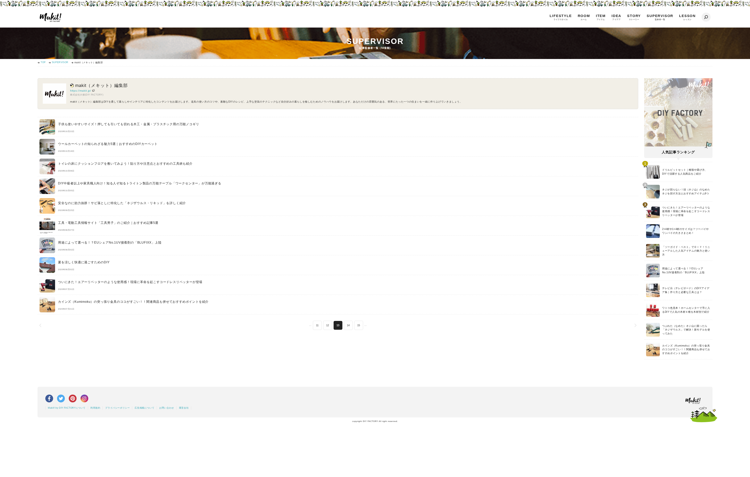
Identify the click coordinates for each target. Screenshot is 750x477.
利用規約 (95, 407)
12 (327, 325)
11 (317, 325)
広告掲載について (144, 407)
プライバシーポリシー (117, 407)
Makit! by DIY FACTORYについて (67, 407)
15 (358, 325)
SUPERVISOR (60, 62)
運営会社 (184, 407)
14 (348, 325)
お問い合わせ (166, 407)
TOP (43, 62)
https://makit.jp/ (80, 90)
